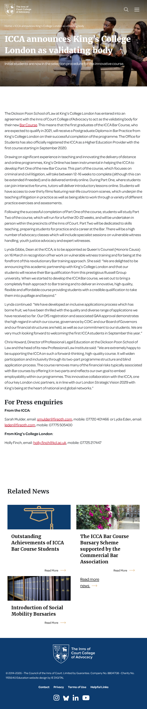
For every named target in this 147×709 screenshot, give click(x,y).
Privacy (59, 687)
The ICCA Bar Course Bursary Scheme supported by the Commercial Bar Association (104, 549)
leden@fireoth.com (20, 424)
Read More (52, 570)
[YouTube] (86, 699)
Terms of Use (77, 687)
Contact (43, 687)
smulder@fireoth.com (54, 419)
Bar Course (28, 124)
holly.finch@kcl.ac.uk (49, 442)
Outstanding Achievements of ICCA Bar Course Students (37, 542)
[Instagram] (56, 699)
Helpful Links (100, 687)
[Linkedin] (75, 699)
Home (8, 26)
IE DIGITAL (57, 678)
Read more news (89, 582)
